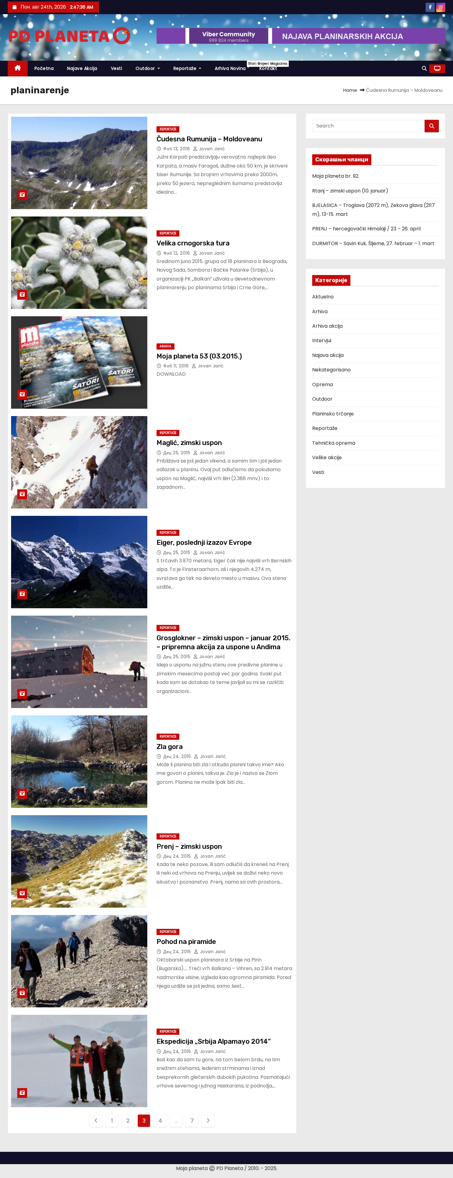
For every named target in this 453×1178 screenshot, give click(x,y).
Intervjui (321, 340)
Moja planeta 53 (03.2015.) (199, 356)
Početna (44, 68)
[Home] (18, 68)
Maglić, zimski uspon (189, 443)
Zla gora (170, 747)
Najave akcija (82, 68)
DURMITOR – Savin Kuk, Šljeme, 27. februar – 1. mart (373, 243)
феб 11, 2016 (176, 366)
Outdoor (146, 68)
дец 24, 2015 (177, 756)
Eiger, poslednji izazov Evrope (204, 542)
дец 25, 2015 (177, 453)
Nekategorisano (331, 369)
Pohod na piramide (186, 941)
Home (350, 90)
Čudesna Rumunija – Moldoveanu (209, 139)
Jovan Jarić (211, 149)
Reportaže (185, 68)
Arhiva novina (234, 66)
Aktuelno (323, 296)
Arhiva (165, 346)
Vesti (116, 68)
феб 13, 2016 (177, 149)
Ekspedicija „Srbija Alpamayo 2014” (214, 1041)
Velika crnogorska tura (193, 243)
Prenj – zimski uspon (189, 846)
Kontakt (268, 68)
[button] (424, 68)
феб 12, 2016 (177, 253)
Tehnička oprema (333, 443)
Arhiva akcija (327, 326)
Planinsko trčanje (333, 413)
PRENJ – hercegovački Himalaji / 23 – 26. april (366, 228)
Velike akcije (327, 457)
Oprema (322, 384)
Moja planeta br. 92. (335, 176)
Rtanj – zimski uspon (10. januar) (350, 190)
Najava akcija (328, 355)
